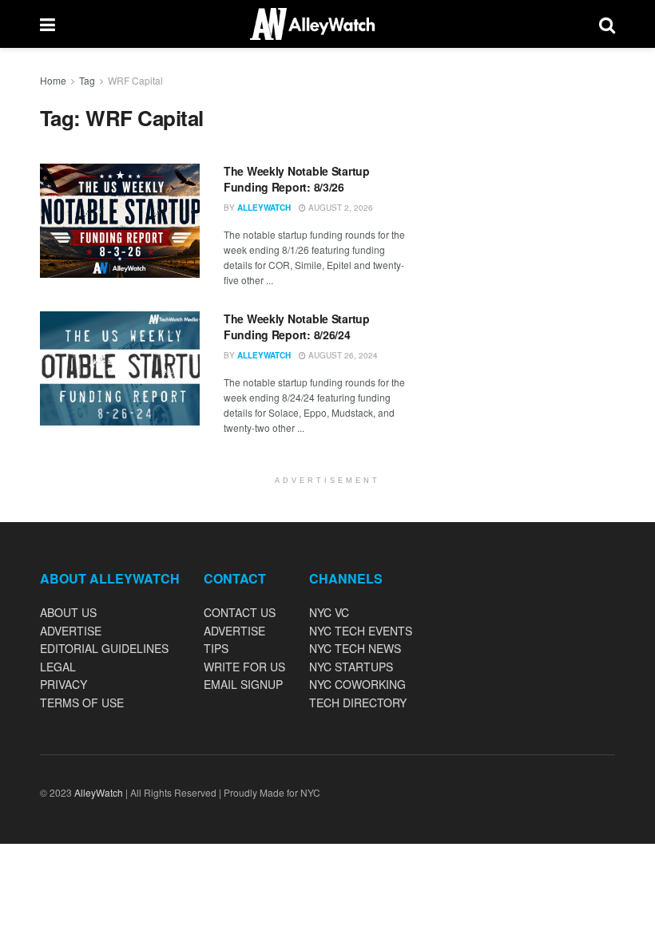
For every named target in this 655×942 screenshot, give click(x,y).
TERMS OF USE (82, 702)
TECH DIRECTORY (358, 702)
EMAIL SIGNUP (243, 684)
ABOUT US (68, 612)
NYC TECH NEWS (355, 648)
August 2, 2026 (339, 207)
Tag (87, 80)
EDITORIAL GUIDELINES (104, 648)
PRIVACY (63, 684)
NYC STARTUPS (351, 667)
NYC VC (329, 612)
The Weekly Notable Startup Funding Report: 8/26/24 (297, 326)
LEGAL (58, 667)
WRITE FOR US (244, 667)
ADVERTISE (70, 631)
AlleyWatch (264, 207)
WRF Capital (135, 80)
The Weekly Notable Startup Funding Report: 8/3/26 (297, 179)
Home (53, 80)
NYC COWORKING (357, 684)
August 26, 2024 (342, 355)
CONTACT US (240, 612)
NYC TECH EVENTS (360, 631)
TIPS (216, 648)
